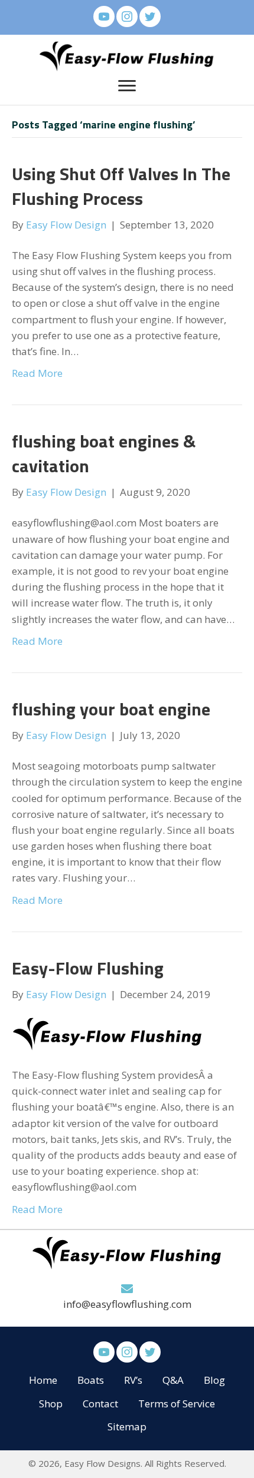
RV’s (133, 1380)
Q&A (173, 1380)
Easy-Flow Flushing (88, 968)
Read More (37, 373)
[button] (104, 16)
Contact (100, 1403)
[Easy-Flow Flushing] (108, 1033)
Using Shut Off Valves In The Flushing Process (121, 186)
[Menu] (127, 86)
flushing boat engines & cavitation (104, 453)
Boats (90, 1380)
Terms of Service (176, 1403)
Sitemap (127, 1426)
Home (43, 1380)
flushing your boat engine (111, 709)
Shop (51, 1403)
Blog (214, 1380)
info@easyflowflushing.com (127, 1304)
